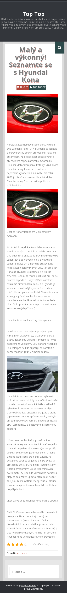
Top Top (34, 13)
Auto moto (21, 553)
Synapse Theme (27, 585)
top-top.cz (39, 87)
